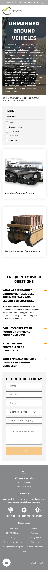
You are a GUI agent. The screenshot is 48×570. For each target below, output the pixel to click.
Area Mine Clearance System (19, 193)
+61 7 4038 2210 (24, 486)
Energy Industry (14, 140)
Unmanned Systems (30, 98)
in (6, 562)
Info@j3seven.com (24, 483)
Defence (11, 123)
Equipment (14, 98)
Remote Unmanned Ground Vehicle (22, 251)
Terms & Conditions (34, 547)
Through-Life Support (13, 542)
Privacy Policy (35, 538)
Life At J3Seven (13, 533)
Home (4, 98)
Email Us (9, 2)
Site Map (35, 542)
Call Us (18, 2)
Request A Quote (31, 2)
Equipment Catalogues (13, 547)
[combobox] (24, 412)
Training (34, 533)
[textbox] (21, 412)
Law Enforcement (14, 131)
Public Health (13, 136)
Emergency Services (15, 127)
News (34, 528)
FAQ (13, 538)
